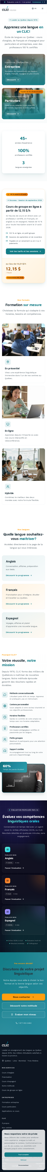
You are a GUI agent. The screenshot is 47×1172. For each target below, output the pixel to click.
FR (35, 8)
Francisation (7, 1077)
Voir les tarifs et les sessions (24, 251)
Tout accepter (23, 1154)
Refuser (24, 1160)
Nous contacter (21, 997)
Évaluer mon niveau (25, 1014)
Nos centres (7, 1128)
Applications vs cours (10, 1111)
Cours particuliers (9, 1107)
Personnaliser (23, 1165)
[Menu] (42, 8)
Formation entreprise (10, 1102)
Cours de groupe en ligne (12, 1090)
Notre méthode (8, 1086)
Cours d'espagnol (9, 1081)
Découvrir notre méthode (23, 1005)
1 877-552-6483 (25, 1023)
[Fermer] (44, 2)
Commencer (36, 2)
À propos (5, 1123)
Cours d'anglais (8, 1073)
